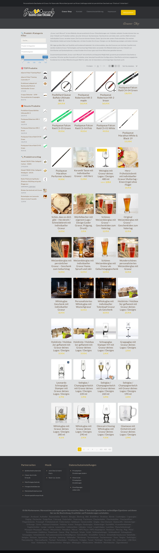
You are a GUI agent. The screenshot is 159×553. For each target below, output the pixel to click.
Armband (35, 517)
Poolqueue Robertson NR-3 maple (83, 97)
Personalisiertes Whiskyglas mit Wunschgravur (83, 304)
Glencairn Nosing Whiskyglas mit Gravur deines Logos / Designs (106, 430)
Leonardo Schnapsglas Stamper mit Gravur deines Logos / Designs (61, 388)
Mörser (75, 529)
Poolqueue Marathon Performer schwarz (61, 173)
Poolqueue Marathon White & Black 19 (128, 135)
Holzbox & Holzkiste (51, 524)
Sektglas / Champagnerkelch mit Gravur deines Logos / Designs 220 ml (83, 388)
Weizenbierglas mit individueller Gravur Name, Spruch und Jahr (83, 264)
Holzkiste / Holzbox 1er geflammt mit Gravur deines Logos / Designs (83, 346)
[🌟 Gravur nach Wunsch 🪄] (39, 12)
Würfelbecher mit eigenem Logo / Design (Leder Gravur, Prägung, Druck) (83, 222)
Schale (82, 532)
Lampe (43, 527)
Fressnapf (40, 522)
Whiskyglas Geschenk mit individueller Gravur (61, 305)
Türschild (107, 540)
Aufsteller (44, 517)
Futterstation (64, 522)
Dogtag (28, 519)
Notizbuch (110, 529)
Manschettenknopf (122, 527)
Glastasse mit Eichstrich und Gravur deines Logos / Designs (128, 430)
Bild (87, 517)
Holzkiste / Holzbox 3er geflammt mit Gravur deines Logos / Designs (128, 305)
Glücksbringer (129, 522)
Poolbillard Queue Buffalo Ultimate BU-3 (61, 97)
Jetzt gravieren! (128, 12)
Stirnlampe (81, 537)
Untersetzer (122, 540)
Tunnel (90, 540)
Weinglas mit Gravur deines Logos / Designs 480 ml (106, 174)
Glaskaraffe (118, 522)
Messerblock (56, 529)
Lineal (89, 527)
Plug (125, 529)
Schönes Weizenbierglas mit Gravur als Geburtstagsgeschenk (107, 264)
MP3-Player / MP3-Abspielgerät (92, 529)
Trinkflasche (73, 540)
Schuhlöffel (93, 535)
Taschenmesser (106, 537)
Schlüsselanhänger (99, 532)
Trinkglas (83, 540)
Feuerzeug (77, 519)
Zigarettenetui (122, 542)
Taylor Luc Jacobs (54, 478)
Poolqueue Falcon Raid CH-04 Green (128, 89)
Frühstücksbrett (51, 522)
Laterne (51, 527)
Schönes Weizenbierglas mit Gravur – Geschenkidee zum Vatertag (106, 222)
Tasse (115, 537)
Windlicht (98, 542)
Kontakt (79, 11)
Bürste (111, 517)
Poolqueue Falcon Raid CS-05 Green (61, 127)
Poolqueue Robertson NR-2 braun (105, 97)
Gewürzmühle (86, 522)
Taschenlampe (93, 537)
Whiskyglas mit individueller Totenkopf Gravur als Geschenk (106, 305)
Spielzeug (61, 537)
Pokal (131, 529)
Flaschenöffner (126, 519)
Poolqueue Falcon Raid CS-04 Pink (83, 127)
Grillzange (30, 524)
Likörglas (82, 527)
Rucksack (74, 532)
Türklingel (99, 540)
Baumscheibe (54, 517)
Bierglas (72, 517)
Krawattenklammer (123, 524)
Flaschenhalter (99, 519)
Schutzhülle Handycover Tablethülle (121, 535)
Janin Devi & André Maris (55, 472)
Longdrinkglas (99, 527)
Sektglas (25, 537)
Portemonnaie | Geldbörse (36, 532)
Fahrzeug (57, 519)
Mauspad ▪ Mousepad (33, 529)
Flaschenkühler (113, 519)
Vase (33, 542)
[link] (95, 66)
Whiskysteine (87, 542)
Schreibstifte (82, 535)
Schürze (102, 535)
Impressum (112, 11)
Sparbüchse (42, 537)
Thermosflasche (41, 540)
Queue (61, 532)
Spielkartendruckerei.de (33, 471)
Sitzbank (33, 537)
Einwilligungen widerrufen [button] (77, 488)
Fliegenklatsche (28, 522)
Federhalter (67, 519)
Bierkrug (80, 517)
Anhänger (25, 517)
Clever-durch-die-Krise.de (31, 476)
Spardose (52, 537)
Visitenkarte (41, 542)
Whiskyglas (76, 542)
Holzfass (63, 524)
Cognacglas (131, 517)
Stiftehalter (71, 537)
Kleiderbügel (99, 524)
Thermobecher (27, 540)
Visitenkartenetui (55, 542)
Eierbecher (37, 519)
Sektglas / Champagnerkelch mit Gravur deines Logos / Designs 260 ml (105, 388)
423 (109, 449)
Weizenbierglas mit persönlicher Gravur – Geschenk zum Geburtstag (61, 264)
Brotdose (104, 517)
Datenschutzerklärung (95, 11)
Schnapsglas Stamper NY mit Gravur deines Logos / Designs (105, 346)
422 (105, 449)
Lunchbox (110, 527)
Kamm (70, 524)
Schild (88, 532)
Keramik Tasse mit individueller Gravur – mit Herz (83, 173)
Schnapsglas (27, 535)
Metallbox (66, 529)
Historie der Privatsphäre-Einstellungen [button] (77, 480)
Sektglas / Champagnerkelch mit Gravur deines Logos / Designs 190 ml (128, 388)
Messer (46, 529)
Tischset (52, 540)
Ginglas (96, 522)
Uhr (114, 540)
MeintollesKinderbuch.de (33, 491)
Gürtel (38, 524)
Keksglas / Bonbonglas (84, 524)
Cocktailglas (121, 517)
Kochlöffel (110, 524)
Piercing (119, 529)
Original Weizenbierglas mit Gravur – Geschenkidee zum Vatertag (128, 222)
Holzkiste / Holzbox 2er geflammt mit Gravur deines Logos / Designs (61, 346)
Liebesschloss (72, 527)
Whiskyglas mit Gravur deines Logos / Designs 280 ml (61, 430)
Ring (67, 532)
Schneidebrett (39, 535)
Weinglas (66, 542)
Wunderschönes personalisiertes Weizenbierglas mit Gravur (128, 264)
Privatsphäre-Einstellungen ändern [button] (79, 472)
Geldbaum (75, 522)
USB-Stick (132, 540)
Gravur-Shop (67, 11)
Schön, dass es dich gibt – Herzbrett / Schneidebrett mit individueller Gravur (61, 222)
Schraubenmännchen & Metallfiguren (61, 535)
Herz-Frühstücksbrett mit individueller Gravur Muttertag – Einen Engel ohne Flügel (128, 177)
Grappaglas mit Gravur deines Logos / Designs (128, 344)
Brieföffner (94, 517)
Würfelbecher (109, 542)
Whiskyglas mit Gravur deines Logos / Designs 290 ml (83, 430)
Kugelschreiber (33, 527)
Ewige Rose (47, 519)
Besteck (64, 517)
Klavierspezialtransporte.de (33, 495)
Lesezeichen (60, 527)
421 (101, 449)
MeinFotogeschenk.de (32, 482)
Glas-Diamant (106, 522)
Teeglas (122, 537)
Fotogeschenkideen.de (32, 486)
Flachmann (87, 519)
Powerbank (52, 532)
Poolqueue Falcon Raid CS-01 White (105, 127)
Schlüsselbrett (114, 532)
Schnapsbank (126, 532)
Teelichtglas (131, 537)
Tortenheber (62, 540)
